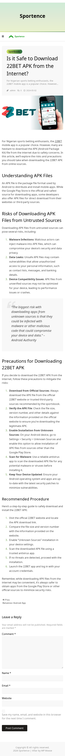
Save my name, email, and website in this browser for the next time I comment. (31, 716)
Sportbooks (14, 51)
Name (6, 673)
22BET (58, 141)
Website (7, 698)
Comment (9, 634)
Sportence (32, 15)
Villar (34, 750)
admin (12, 90)
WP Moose (46, 750)
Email (6, 685)
